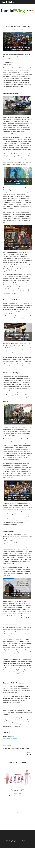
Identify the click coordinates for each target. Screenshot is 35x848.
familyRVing (8, 2)
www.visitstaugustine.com (10, 738)
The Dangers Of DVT (17, 790)
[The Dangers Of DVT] (17, 776)
